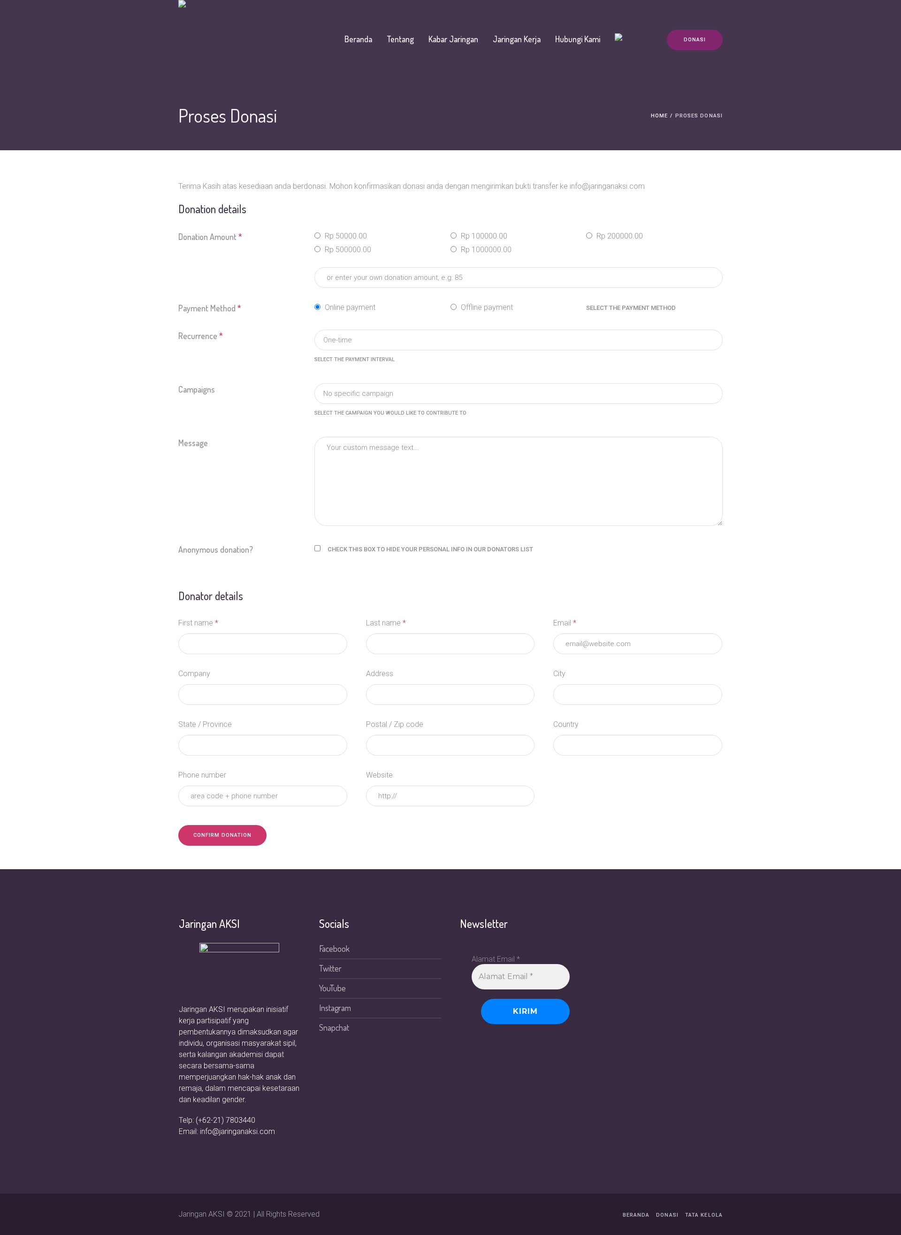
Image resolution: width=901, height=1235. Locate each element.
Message (193, 443)
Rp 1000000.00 (485, 249)
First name (198, 622)
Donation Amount (210, 237)
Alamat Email (496, 959)
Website (379, 775)
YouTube (332, 988)
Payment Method (209, 308)
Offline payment (486, 307)
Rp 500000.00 (347, 249)
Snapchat (334, 1027)
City (559, 673)
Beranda (636, 1215)
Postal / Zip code (394, 724)
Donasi (667, 1215)
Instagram (335, 1008)
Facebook (334, 948)
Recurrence (200, 336)
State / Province (205, 724)
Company (194, 673)
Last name (386, 622)
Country (566, 724)
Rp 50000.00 (345, 236)
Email (564, 622)
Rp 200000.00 (619, 236)
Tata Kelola (704, 1215)
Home (659, 116)
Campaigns (196, 389)
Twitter (330, 968)
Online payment (349, 307)
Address (379, 673)
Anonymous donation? (215, 549)
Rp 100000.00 (483, 236)
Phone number (202, 775)
